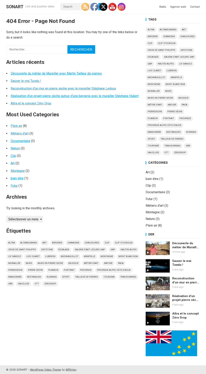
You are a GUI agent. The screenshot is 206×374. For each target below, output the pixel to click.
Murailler (14, 263)
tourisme (109, 277)
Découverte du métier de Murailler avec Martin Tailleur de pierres (56, 73)
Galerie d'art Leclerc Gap (90, 249)
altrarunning (28, 242)
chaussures (92, 242)
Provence (86, 270)
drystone (47, 249)
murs (29, 263)
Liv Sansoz (14, 256)
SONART (15, 6)
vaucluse (23, 283)
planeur (53, 270)
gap (112, 249)
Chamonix (73, 242)
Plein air (16, 126)
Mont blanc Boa (128, 256)
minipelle (89, 256)
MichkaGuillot (69, 256)
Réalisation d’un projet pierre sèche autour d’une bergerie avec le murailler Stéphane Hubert (75, 96)
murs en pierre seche (50, 263)
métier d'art (91, 263)
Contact (195, 6)
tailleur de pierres (86, 277)
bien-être (17, 178)
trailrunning (128, 277)
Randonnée (15, 277)
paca (121, 263)
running (52, 277)
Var (10, 283)
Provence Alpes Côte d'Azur (114, 270)
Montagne (18, 171)
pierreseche (15, 270)
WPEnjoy (71, 369)
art (44, 242)
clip (107, 242)
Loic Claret (33, 256)
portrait (69, 270)
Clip (13, 156)
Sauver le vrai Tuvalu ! (26, 81)
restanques (34, 277)
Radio (162, 6)
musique (73, 263)
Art (13, 163)
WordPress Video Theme (45, 369)
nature (108, 263)
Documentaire (20, 141)
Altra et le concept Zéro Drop (31, 103)
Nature (15, 148)
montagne (107, 256)
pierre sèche (35, 270)
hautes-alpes (129, 249)
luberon (50, 256)
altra (11, 242)
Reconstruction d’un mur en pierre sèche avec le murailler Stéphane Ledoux (63, 88)
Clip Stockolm (123, 242)
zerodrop (50, 283)
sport (66, 277)
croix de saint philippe (22, 249)
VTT (37, 283)
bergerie (57, 242)
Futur (14, 186)
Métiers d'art (20, 133)
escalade (63, 249)
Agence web (178, 6)
